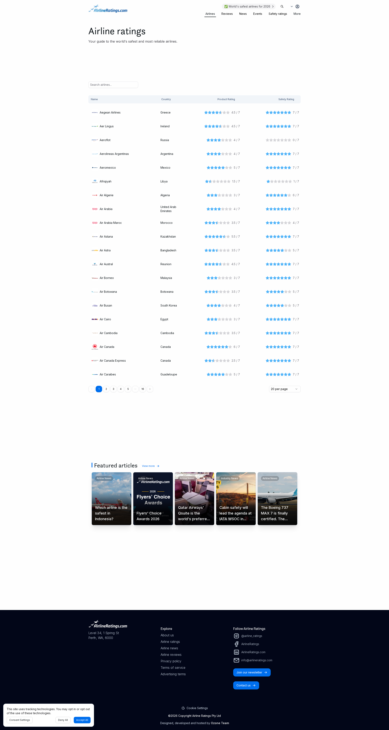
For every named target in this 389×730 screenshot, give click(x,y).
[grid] (194, 238)
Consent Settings (19, 719)
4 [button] (121, 388)
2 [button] (106, 388)
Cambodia (167, 333)
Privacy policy (171, 661)
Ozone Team (220, 723)
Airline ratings (170, 642)
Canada (165, 346)
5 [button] (128, 388)
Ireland (165, 126)
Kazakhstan (168, 236)
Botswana (166, 291)
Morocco (166, 222)
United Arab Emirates (168, 209)
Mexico (165, 167)
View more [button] (148, 465)
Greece (165, 112)
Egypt (164, 319)
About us (167, 635)
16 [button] (142, 388)
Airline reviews (171, 655)
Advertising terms (173, 674)
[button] (135, 389)
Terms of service (173, 668)
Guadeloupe (168, 374)
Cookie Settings (197, 708)
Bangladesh (168, 250)
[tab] (210, 14)
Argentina (166, 153)
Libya (164, 181)
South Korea (168, 305)
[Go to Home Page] (107, 10)
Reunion (165, 264)
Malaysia (166, 278)
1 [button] (98, 388)
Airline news (169, 648)
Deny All (63, 719)
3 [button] (113, 388)
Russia (164, 140)
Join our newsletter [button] (249, 672)
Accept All (82, 719)
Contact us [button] (243, 685)
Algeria (165, 195)
